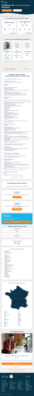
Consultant (5, 267)
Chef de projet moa (7, 259)
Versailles (19, 325)
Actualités (3, 387)
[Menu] (32, 2)
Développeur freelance (7, 261)
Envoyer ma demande (17, 221)
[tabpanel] (6, 50)
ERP (14, 16)
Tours (19, 323)
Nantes (19, 311)
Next (32, 27)
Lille (4, 320)
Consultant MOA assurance (8, 271)
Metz (5, 324)
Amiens (5, 311)
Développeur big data (7, 270)
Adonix (18, 16)
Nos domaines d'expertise (5, 16)
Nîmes (19, 313)
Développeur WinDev (7, 277)
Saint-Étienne (20, 319)
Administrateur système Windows (9, 268)
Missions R (5, 258)
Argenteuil (5, 312)
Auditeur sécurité (6, 274)
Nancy (5, 326)
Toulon (19, 321)
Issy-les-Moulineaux (7, 319)
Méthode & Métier (11, 16)
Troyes (19, 324)
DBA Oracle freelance (7, 254)
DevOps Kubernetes (7, 251)
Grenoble (5, 318)
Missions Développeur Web (8, 257)
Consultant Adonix (10, 76)
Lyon (5, 321)
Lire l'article (17, 357)
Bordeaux (5, 313)
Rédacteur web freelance (7, 260)
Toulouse (19, 322)
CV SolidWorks (6, 273)
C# (4, 253)
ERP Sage (17, 231)
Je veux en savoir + (26, 68)
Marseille (5, 323)
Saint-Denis (19, 318)
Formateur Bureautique (7, 266)
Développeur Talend (7, 276)
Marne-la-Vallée (6, 322)
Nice (18, 312)
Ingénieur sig (6, 272)
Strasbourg (19, 320)
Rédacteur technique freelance (8, 252)
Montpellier (5, 325)
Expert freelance (6, 275)
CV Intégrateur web (7, 256)
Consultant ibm (6, 269)
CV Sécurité (5, 255)
